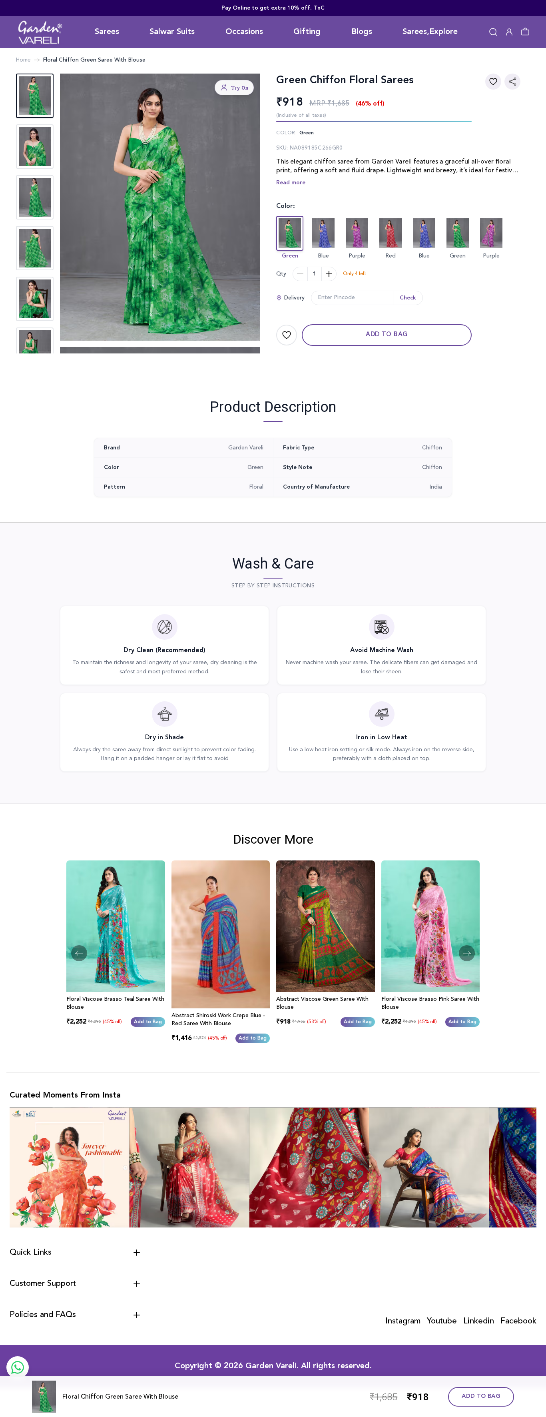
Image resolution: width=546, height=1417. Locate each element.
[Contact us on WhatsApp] (17, 1367)
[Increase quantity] (329, 274)
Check (408, 298)
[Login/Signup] (509, 32)
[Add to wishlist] (493, 82)
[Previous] (79, 953)
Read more (290, 183)
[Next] (467, 953)
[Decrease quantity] (300, 274)
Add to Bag (386, 335)
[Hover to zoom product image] (160, 207)
